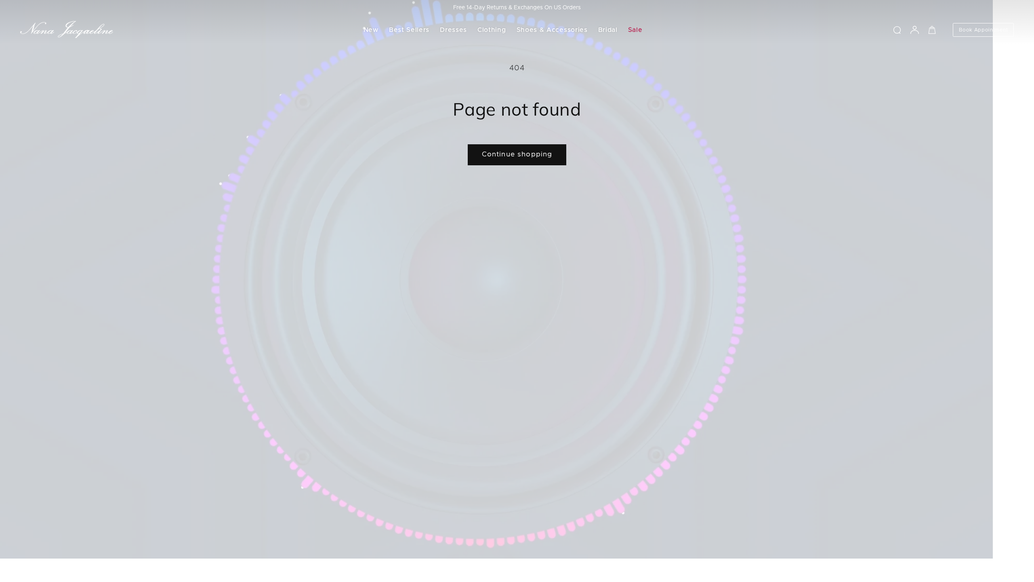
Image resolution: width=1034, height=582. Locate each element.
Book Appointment (983, 29)
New (371, 30)
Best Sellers (409, 30)
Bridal (608, 30)
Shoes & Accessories (552, 30)
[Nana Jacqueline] (66, 30)
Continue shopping (517, 154)
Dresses (453, 30)
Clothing (491, 30)
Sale (635, 30)
